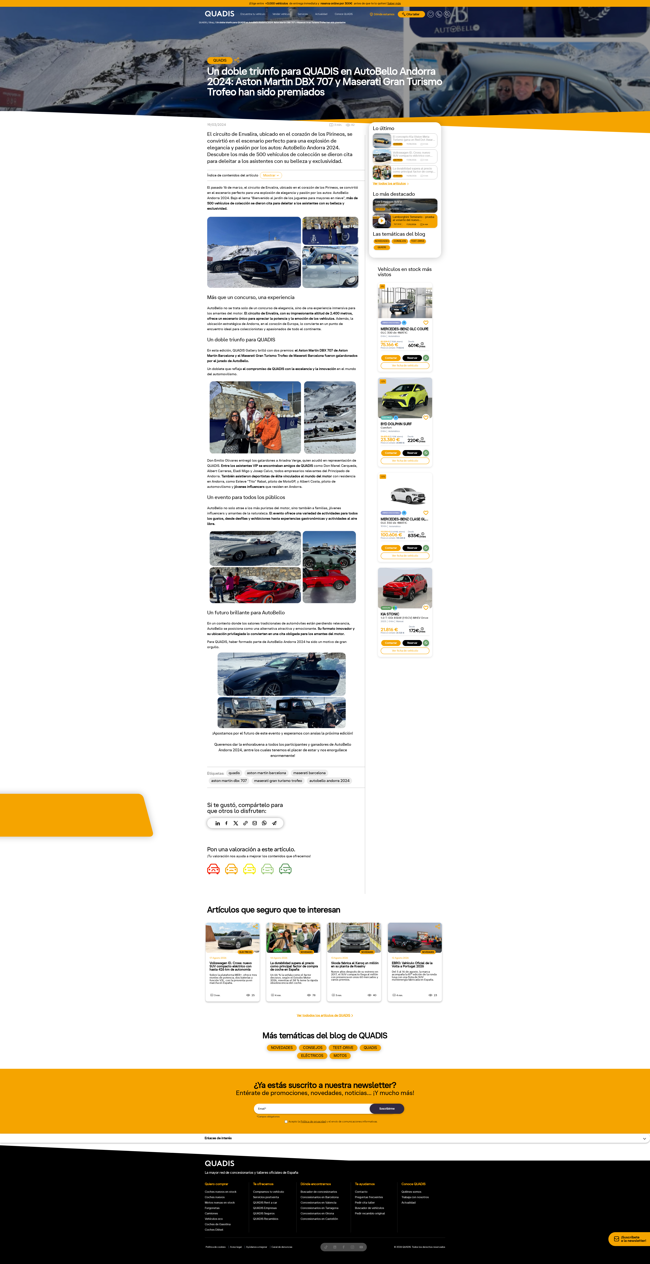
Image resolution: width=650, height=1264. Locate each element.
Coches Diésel (214, 1229)
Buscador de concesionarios (319, 1191)
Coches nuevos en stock (220, 1191)
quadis (234, 773)
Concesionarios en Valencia (318, 1202)
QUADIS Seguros (264, 1213)
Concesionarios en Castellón (319, 1218)
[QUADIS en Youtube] (361, 1247)
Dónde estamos (384, 14)
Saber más (394, 3)
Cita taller (412, 14)
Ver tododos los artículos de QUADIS (323, 1015)
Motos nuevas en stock (220, 1202)
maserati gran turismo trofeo (278, 781)
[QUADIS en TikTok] (326, 1247)
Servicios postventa (266, 1197)
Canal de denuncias (282, 1247)
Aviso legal (236, 1247)
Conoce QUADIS (344, 14)
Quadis (219, 60)
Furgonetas (212, 1208)
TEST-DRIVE (417, 241)
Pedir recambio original (370, 1213)
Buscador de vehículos (369, 1208)
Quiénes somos (411, 1191)
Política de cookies (216, 1247)
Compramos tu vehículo (268, 1191)
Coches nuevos (215, 1197)
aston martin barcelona (266, 773)
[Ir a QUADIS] (219, 14)
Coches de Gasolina (218, 1224)
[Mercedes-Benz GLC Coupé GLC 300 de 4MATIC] (405, 303)
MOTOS (340, 1056)
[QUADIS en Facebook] (343, 1247)
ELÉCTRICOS (312, 1056)
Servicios (303, 14)
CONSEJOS (400, 241)
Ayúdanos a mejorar (256, 1247)
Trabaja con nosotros (415, 1197)
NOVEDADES (382, 241)
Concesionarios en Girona (317, 1213)
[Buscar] (447, 14)
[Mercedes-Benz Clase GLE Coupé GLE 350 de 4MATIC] (405, 493)
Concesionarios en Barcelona (320, 1197)
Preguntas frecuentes (369, 1197)
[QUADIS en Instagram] (352, 1247)
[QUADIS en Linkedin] (335, 1247)
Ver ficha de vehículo (405, 365)
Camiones (211, 1213)
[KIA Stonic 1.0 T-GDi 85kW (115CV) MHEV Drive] (405, 588)
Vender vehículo (281, 14)
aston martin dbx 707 (229, 781)
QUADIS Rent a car (265, 1202)
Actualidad (321, 14)
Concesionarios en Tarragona (319, 1208)
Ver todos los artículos (389, 183)
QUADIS (382, 247)
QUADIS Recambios (265, 1218)
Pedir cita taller (365, 1202)
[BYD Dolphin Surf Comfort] (405, 398)
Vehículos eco (214, 1218)
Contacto (361, 1191)
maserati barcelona (309, 773)
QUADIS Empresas (265, 1208)
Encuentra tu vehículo (253, 14)
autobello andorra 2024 (329, 781)
